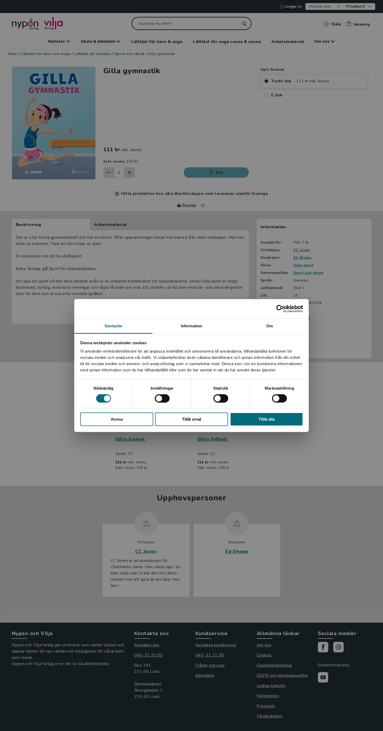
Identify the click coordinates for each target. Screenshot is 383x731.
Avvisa (117, 419)
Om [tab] (269, 325)
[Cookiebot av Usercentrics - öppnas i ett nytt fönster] (280, 309)
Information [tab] (191, 325)
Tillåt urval (191, 419)
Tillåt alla (266, 419)
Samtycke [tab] (113, 325)
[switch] (162, 398)
